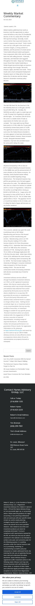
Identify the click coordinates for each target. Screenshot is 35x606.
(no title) (6, 377)
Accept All (18, 592)
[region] (17, 590)
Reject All (17, 602)
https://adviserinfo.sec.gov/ (13, 330)
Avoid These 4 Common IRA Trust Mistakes (17, 374)
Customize (17, 597)
